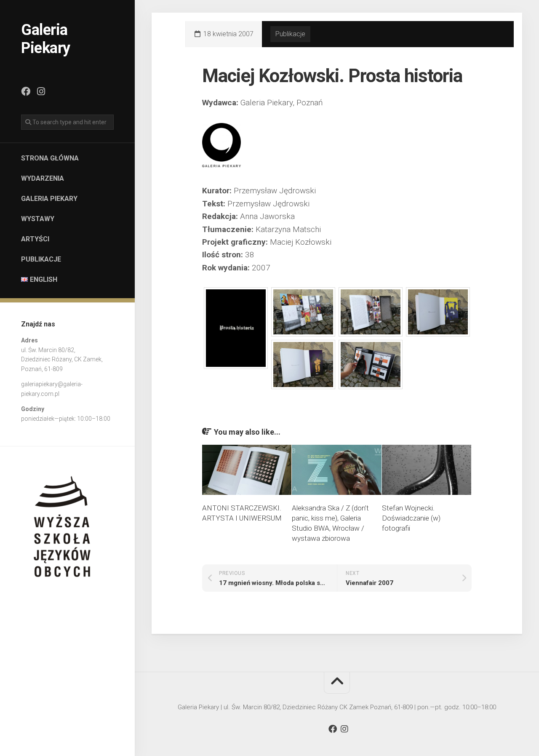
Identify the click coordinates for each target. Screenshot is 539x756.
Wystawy (37, 219)
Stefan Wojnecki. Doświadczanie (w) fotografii (411, 518)
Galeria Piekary (45, 39)
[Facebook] (25, 91)
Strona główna (50, 158)
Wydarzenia (42, 178)
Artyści (35, 239)
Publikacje (41, 259)
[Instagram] (40, 91)
